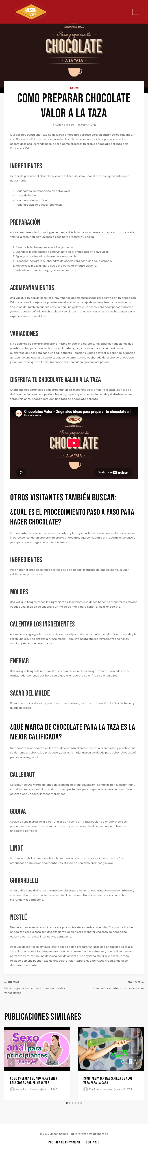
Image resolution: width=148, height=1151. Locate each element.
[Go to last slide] (11, 1063)
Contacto (93, 1142)
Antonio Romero (65, 125)
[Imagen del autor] (12, 1089)
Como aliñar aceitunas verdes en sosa (118, 986)
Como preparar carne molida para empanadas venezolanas (34, 988)
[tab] (67, 1103)
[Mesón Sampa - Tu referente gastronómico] (31, 12)
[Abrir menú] (135, 12)
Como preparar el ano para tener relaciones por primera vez (33, 1080)
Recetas (74, 88)
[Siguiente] (136, 1063)
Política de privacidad (64, 1142)
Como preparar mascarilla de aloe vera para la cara (108, 1080)
